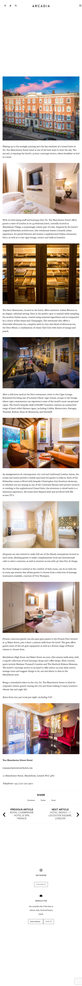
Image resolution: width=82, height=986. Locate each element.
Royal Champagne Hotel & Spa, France (22, 814)
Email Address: (35, 921)
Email (54, 800)
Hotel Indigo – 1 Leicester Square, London (60, 814)
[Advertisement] (41, 56)
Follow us (41, 884)
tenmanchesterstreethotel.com (18, 767)
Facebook (31, 800)
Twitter (43, 800)
